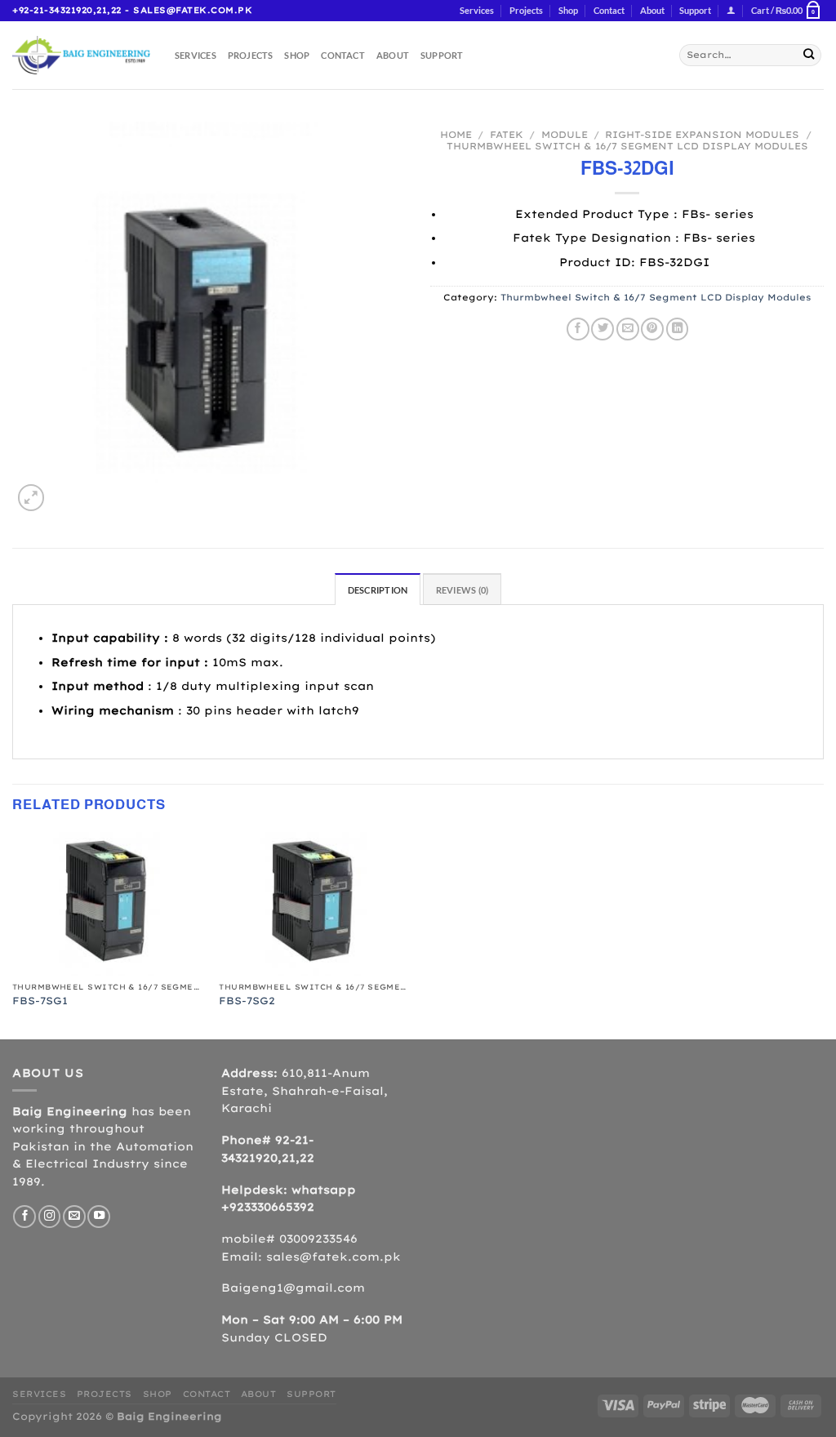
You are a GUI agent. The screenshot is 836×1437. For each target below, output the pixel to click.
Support (695, 10)
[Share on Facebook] (578, 329)
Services (477, 10)
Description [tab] (377, 590)
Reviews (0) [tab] (462, 590)
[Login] (731, 11)
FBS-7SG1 (40, 1000)
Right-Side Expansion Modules (702, 134)
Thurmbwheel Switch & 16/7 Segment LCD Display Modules (627, 146)
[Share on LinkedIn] (677, 329)
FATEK (506, 134)
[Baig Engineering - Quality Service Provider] (81, 54)
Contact (609, 10)
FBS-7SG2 (247, 1000)
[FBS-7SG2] (314, 903)
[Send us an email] (74, 1216)
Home (456, 134)
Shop (568, 10)
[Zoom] (31, 497)
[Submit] (808, 55)
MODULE (564, 134)
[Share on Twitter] (602, 329)
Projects (526, 10)
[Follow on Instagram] (49, 1216)
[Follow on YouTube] (98, 1216)
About (652, 10)
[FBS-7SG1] (107, 903)
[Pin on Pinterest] (652, 329)
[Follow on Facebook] (24, 1216)
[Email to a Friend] (627, 329)
